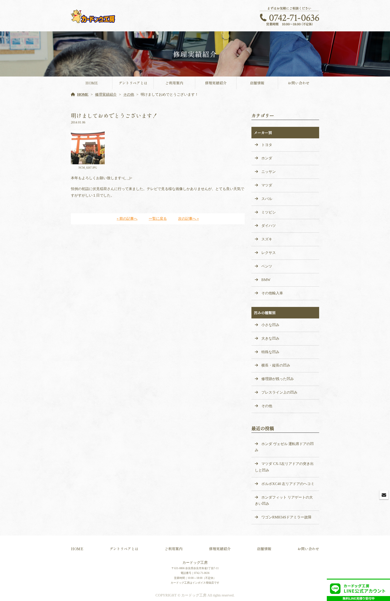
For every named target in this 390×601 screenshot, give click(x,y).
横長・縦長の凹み (275, 365)
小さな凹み (270, 325)
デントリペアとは (132, 83)
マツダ (266, 185)
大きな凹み (270, 338)
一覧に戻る (158, 218)
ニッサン (268, 172)
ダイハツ (268, 225)
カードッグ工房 (195, 562)
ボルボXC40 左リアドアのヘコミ (287, 484)
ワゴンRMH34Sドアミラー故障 (286, 517)
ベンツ (266, 266)
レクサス (268, 253)
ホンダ (266, 158)
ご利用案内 (174, 83)
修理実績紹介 (216, 83)
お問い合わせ (298, 83)
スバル (266, 199)
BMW (265, 280)
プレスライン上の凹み (279, 392)
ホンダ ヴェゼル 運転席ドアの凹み (284, 447)
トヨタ (266, 145)
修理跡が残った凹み (277, 379)
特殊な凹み (270, 352)
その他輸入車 (272, 293)
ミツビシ (268, 212)
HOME (91, 83)
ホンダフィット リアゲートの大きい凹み (284, 500)
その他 (128, 94)
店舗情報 (257, 83)
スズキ (266, 239)
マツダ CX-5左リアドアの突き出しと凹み (284, 467)
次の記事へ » (188, 218)
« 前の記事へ (127, 218)
